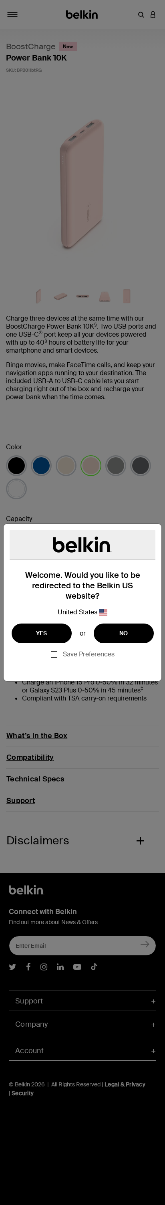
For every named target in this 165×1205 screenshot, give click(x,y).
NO (123, 633)
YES (41, 633)
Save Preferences (89, 654)
